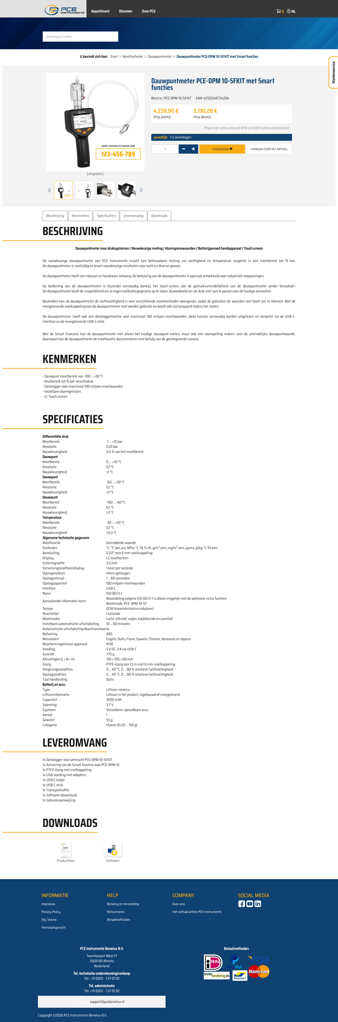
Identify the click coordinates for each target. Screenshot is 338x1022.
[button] (49, 190)
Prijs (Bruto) (202, 117)
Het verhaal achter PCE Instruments (197, 912)
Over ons (178, 904)
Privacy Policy (50, 912)
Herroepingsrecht (53, 927)
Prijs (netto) (162, 117)
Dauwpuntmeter (160, 56)
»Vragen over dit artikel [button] (269, 149)
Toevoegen (220, 149)
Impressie (48, 904)
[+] (193, 149)
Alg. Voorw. (49, 919)
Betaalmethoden (118, 919)
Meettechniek (133, 56)
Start (114, 56)
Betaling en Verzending (123, 904)
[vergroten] (95, 174)
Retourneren (116, 912)
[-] (184, 149)
